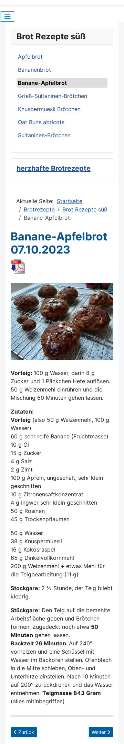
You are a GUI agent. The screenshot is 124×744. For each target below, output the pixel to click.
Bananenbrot (34, 69)
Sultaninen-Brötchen (44, 135)
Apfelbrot (30, 56)
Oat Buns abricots (41, 122)
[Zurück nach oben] (111, 731)
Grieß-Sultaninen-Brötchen (52, 95)
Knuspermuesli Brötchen (49, 109)
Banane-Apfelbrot (42, 82)
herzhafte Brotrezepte (54, 168)
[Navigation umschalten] (7, 16)
